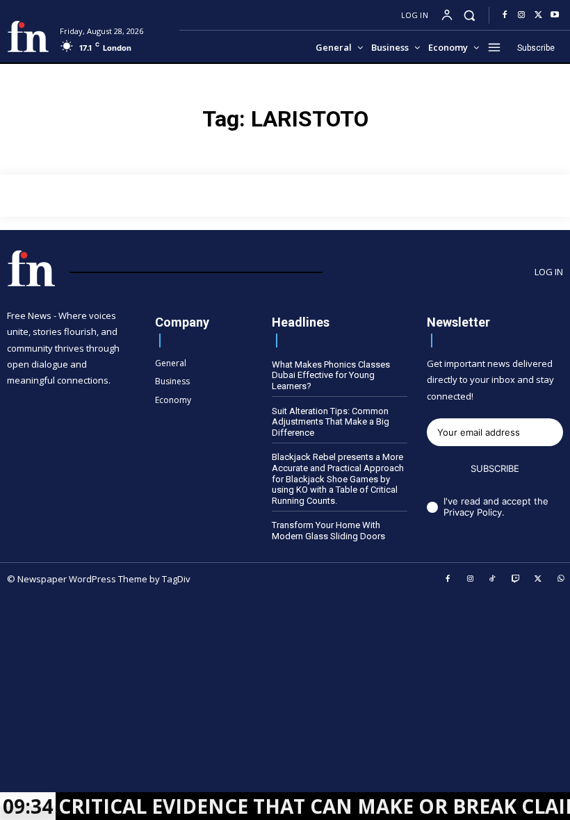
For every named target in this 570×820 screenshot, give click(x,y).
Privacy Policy (472, 512)
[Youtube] (554, 15)
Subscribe (495, 468)
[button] (469, 15)
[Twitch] (516, 579)
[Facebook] (504, 15)
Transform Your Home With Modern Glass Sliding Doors (328, 530)
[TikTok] (493, 579)
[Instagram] (521, 15)
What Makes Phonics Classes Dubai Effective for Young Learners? (331, 375)
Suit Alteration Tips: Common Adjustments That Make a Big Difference (330, 422)
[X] (538, 15)
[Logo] (28, 36)
